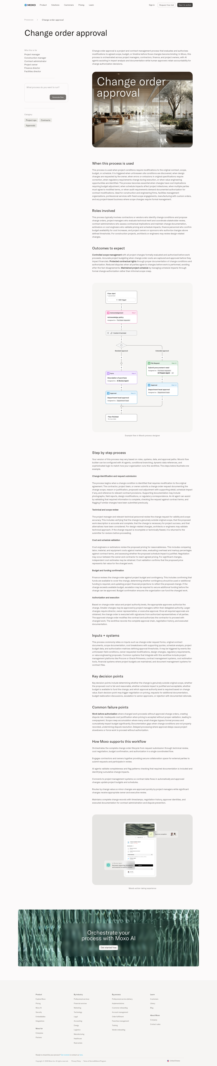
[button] (43, 5)
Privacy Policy (76, 1061)
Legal (76, 1017)
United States (175, 1061)
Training (115, 1025)
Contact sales (155, 1024)
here (81, 1055)
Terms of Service (89, 1061)
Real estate (78, 1043)
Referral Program (100, 1061)
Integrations (40, 1021)
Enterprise (39, 1033)
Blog (151, 1008)
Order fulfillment (118, 1017)
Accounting (78, 1021)
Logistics (77, 1030)
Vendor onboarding (118, 1030)
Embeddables (40, 1017)
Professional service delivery (122, 999)
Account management (120, 1012)
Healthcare (78, 1039)
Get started (65, 1055)
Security (39, 1012)
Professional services (81, 999)
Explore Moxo (40, 999)
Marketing (77, 1008)
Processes (28, 20)
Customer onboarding (120, 1008)
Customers (154, 999)
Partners (39, 1037)
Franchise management (120, 1021)
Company (153, 1020)
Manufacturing (79, 1034)
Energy (76, 1025)
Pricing (38, 1003)
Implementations (118, 1003)
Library (152, 1003)
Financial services (80, 1003)
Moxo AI (39, 1008)
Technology (78, 1012)
